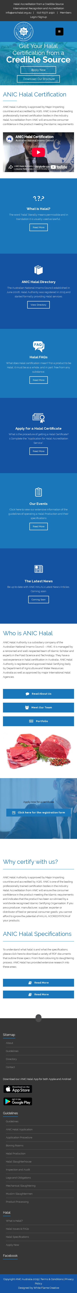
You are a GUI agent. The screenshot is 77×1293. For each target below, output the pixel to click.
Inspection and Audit (18, 1169)
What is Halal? (14, 1220)
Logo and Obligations (18, 1177)
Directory (11, 1059)
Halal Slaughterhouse (18, 1161)
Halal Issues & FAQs (17, 1228)
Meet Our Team (41, 707)
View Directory (38, 304)
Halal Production (15, 1153)
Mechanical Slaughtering (21, 1185)
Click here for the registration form (41, 812)
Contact (10, 1067)
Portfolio (41, 721)
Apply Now (38, 70)
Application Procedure (19, 1137)
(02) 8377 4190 (46, 12)
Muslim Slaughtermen (19, 1193)
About (9, 1043)
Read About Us (41, 693)
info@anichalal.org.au (18, 12)
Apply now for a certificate (38, 801)
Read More (38, 227)
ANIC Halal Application (19, 1129)
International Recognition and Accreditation (38, 8)
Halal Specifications (17, 1236)
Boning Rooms (14, 1145)
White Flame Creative (46, 1287)
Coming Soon (39, 599)
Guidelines (12, 1051)
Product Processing (17, 1201)
